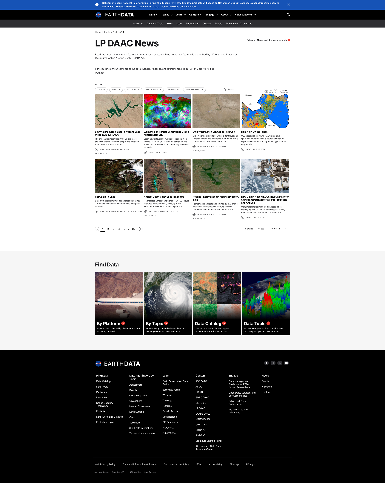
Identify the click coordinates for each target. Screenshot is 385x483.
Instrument (152, 90)
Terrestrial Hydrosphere (142, 433)
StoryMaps (168, 427)
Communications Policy (176, 464)
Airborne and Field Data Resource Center (208, 448)
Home (98, 32)
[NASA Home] (99, 15)
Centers (194, 14)
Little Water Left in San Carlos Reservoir (213, 131)
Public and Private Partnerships (238, 403)
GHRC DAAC (202, 397)
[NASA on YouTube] (286, 362)
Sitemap (234, 464)
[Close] (289, 5)
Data (152, 14)
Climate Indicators (139, 395)
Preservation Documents (239, 23)
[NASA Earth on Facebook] (266, 362)
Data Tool (132, 90)
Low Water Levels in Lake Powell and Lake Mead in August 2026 (117, 133)
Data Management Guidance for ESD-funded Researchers (239, 384)
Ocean (132, 417)
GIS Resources (170, 422)
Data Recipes (169, 416)
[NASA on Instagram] (273, 362)
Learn (179, 14)
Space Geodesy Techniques (104, 404)
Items (274, 229)
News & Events (244, 14)
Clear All (284, 91)
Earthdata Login (105, 422)
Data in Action (170, 411)
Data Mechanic (193, 90)
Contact (206, 23)
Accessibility (215, 464)
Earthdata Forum (171, 389)
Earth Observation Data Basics (175, 383)
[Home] (119, 14)
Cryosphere (135, 400)
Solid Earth (135, 422)
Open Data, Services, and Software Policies (242, 394)
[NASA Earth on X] (279, 362)
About (224, 14)
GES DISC (201, 402)
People (218, 23)
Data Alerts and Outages (109, 416)
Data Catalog (103, 381)
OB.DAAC (201, 429)
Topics (165, 14)
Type (100, 90)
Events (265, 381)
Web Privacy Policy (105, 464)
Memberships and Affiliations (238, 411)
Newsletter (267, 386)
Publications (192, 23)
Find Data (102, 375)
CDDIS (199, 392)
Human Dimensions (139, 406)
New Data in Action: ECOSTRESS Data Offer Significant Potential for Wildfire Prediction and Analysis (264, 199)
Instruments (102, 397)
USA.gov (251, 464)
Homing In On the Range (254, 131)
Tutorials (167, 405)
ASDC (199, 386)
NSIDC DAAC (203, 419)
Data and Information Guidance (139, 464)
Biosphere (134, 390)
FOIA (199, 464)
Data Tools (102, 386)
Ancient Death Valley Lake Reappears (164, 196)
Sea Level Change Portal (209, 440)
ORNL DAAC (202, 424)
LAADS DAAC (203, 413)
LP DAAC (200, 408)
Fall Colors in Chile (105, 196)
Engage (209, 14)
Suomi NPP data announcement (179, 6)
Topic (114, 90)
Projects (100, 411)
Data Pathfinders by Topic (141, 377)
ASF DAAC (201, 381)
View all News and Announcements (267, 40)
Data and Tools (155, 23)
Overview (138, 23)
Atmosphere (135, 384)
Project (172, 90)
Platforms (101, 392)
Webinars (167, 395)
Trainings (167, 400)
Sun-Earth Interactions (141, 427)
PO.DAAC (200, 435)
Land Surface (136, 411)
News (170, 23)
